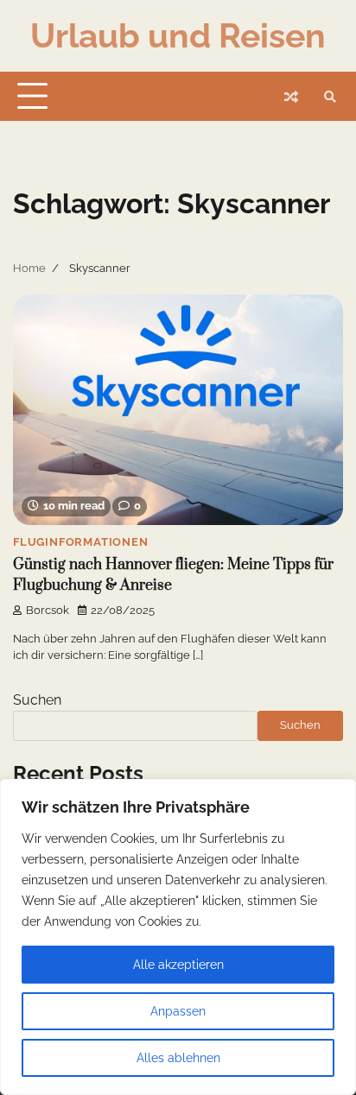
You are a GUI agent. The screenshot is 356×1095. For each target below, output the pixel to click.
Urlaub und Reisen (178, 35)
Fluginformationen (81, 541)
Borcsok (47, 610)
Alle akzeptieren (178, 965)
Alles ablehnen (178, 1058)
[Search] (330, 97)
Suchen (37, 700)
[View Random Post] (291, 96)
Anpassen (178, 1011)
